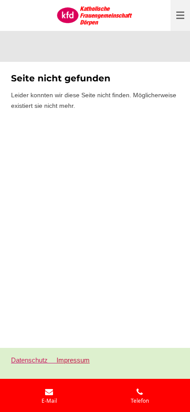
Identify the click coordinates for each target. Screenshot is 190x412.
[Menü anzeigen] (180, 15)
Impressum (73, 360)
